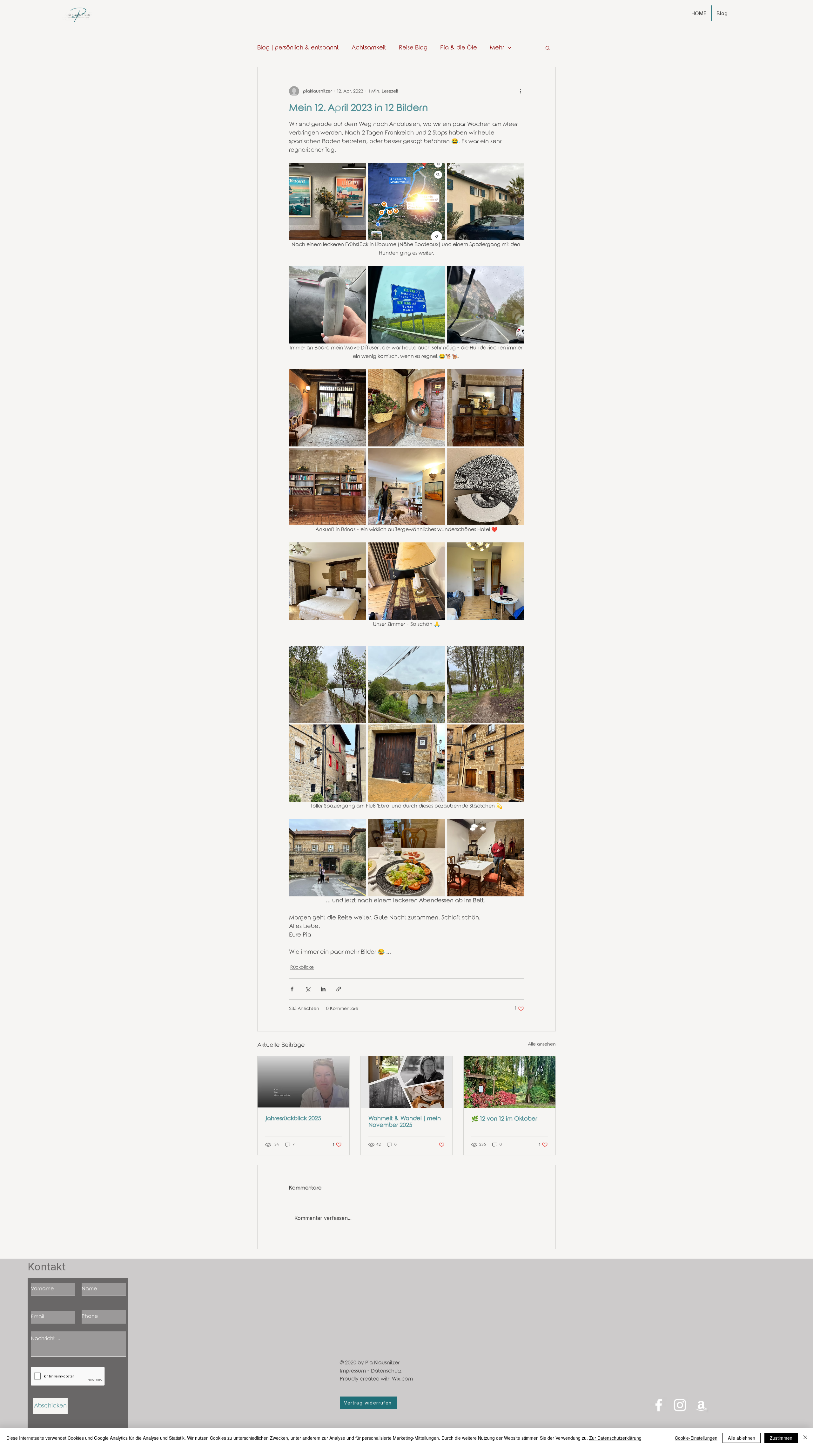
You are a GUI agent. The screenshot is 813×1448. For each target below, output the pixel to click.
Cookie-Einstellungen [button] (696, 1438)
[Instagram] (680, 1405)
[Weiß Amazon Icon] (701, 1405)
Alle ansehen (542, 1044)
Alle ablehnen (741, 1438)
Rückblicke (302, 967)
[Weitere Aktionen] (520, 91)
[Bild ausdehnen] (327, 201)
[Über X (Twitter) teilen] (308, 989)
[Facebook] (658, 1405)
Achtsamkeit (369, 47)
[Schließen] (805, 1438)
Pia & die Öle (458, 47)
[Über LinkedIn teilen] (323, 989)
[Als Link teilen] (339, 989)
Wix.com (402, 1379)
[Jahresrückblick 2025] (303, 1082)
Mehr (497, 47)
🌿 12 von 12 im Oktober (504, 1119)
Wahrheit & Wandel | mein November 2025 (404, 1121)
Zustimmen (781, 1438)
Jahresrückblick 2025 (293, 1118)
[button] (548, 47)
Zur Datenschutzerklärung (615, 1438)
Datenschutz (386, 1371)
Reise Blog (413, 47)
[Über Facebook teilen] (292, 989)
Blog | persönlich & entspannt (298, 47)
